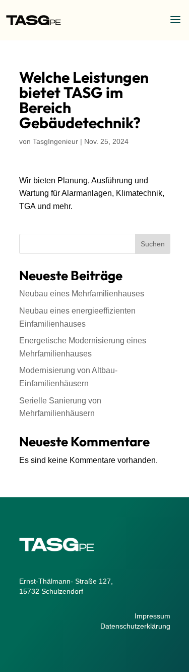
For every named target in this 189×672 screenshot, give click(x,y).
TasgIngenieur (55, 141)
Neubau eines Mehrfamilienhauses (81, 293)
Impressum (152, 616)
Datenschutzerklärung (135, 626)
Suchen (153, 244)
